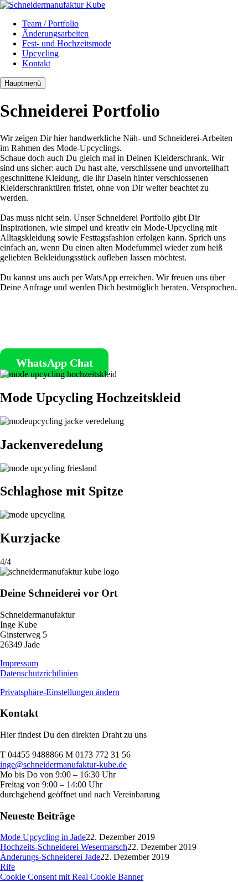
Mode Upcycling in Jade (43, 837)
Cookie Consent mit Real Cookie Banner (71, 876)
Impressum (19, 663)
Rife (7, 866)
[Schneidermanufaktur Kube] (52, 4)
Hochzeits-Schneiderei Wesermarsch (63, 847)
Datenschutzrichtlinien (39, 673)
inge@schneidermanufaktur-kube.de (63, 764)
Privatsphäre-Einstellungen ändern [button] (60, 692)
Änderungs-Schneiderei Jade (50, 857)
